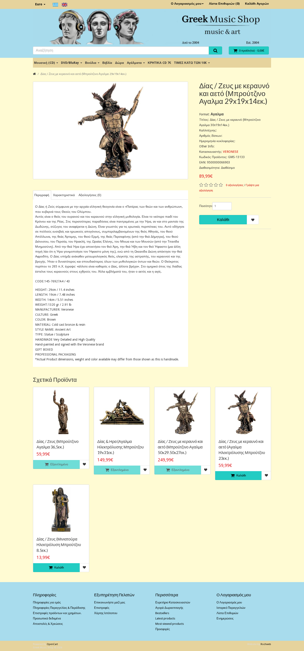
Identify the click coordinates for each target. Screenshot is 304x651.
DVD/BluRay (70, 62)
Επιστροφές (101, 607)
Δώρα (119, 62)
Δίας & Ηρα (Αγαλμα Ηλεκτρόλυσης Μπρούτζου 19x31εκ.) (120, 447)
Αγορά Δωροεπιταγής (169, 607)
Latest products (165, 618)
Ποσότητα (204, 206)
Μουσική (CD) (45, 62)
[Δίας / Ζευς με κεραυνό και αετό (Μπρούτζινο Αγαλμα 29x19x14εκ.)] (110, 130)
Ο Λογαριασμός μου (186, 3)
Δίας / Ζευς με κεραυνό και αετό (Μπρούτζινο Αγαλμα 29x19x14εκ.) (83, 74)
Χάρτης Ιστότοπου (105, 613)
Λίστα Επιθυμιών (227, 613)
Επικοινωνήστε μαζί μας (109, 602)
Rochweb (266, 644)
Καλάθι (223, 219)
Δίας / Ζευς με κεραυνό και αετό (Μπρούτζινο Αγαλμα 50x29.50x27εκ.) (180, 447)
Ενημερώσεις (225, 618)
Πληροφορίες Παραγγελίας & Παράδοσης (59, 607)
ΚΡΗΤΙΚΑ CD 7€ (159, 62)
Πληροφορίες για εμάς (47, 602)
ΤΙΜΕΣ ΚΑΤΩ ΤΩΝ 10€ (191, 62)
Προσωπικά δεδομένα (47, 618)
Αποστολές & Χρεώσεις (48, 623)
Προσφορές (162, 629)
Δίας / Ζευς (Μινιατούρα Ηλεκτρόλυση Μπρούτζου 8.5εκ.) (58, 544)
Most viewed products (169, 623)
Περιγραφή (41, 195)
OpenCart (52, 644)
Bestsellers (162, 613)
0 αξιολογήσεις (234, 185)
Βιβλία (107, 62)
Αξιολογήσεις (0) (90, 195)
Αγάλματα (135, 62)
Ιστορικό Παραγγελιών (231, 607)
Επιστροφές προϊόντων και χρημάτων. (57, 613)
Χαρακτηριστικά (64, 195)
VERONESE (230, 151)
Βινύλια (91, 62)
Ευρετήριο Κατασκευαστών (172, 602)
